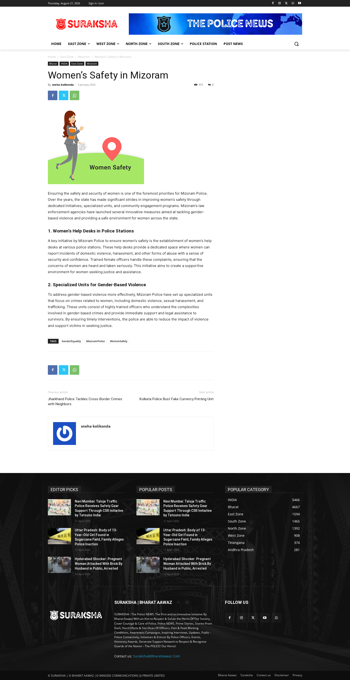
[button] (296, 43)
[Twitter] (286, 3)
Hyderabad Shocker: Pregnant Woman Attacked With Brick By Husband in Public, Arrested (98, 563)
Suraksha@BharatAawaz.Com (156, 656)
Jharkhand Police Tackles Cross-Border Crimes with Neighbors (85, 401)
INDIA (64, 63)
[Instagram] (279, 3)
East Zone (67, 57)
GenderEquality (71, 341)
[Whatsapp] (276, 617)
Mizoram (84, 57)
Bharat (53, 63)
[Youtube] (299, 3)
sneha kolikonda (63, 84)
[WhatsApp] (292, 3)
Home (52, 57)
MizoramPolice (95, 341)
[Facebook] (273, 3)
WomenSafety (118, 341)
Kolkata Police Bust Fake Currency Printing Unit (177, 399)
